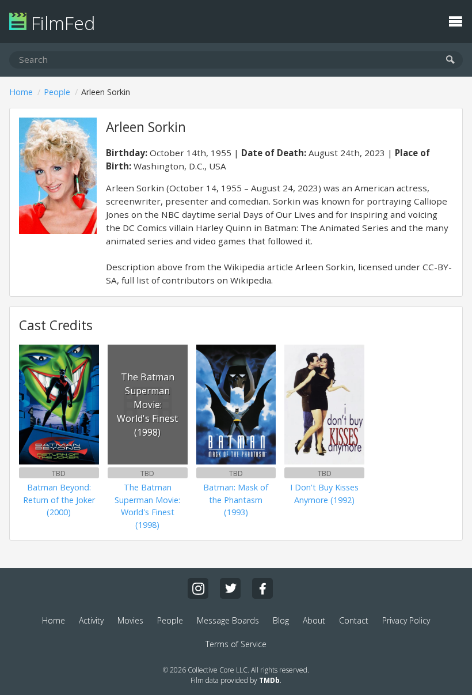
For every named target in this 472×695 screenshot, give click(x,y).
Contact (353, 620)
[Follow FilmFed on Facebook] (262, 588)
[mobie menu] (455, 20)
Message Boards (228, 620)
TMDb (269, 680)
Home (21, 91)
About (314, 620)
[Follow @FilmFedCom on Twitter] (230, 588)
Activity (91, 620)
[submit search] (450, 60)
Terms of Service (236, 644)
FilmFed (60, 22)
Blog (281, 620)
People (57, 91)
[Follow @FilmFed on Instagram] (198, 588)
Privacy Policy (406, 620)
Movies (130, 620)
